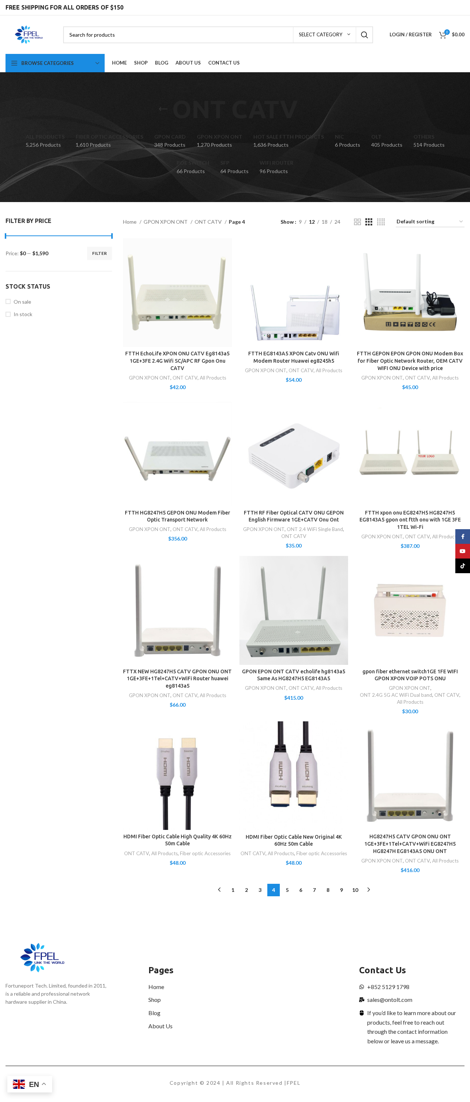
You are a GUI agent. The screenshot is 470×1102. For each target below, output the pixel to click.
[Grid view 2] (357, 222)
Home (130, 222)
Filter (99, 253)
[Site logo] (29, 34)
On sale (22, 302)
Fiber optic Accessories (205, 853)
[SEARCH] (364, 34)
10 (355, 890)
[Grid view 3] (368, 222)
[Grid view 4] (381, 222)
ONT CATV (209, 222)
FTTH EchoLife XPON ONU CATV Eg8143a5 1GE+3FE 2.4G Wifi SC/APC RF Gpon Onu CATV (177, 361)
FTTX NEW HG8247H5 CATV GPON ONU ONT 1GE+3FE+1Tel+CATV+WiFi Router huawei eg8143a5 (177, 679)
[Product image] (177, 292)
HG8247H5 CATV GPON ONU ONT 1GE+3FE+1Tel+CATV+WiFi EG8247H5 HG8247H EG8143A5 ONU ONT (410, 844)
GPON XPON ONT (166, 222)
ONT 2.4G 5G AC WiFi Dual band (396, 695)
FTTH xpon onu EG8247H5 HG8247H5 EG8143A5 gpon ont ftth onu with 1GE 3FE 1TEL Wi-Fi (410, 520)
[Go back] (163, 109)
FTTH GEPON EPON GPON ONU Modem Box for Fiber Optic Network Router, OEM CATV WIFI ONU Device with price (410, 361)
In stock (23, 314)
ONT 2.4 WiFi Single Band (315, 529)
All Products (213, 378)
